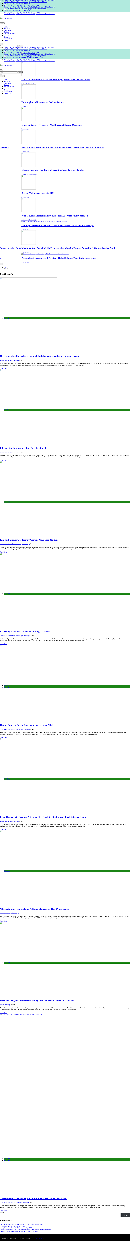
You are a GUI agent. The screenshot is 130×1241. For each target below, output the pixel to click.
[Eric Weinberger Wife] (101, 53)
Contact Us (7, 40)
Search (2, 1212)
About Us (7, 28)
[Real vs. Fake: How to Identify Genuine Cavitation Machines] (28, 498)
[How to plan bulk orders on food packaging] (101, 98)
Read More (3, 368)
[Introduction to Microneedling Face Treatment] (28, 407)
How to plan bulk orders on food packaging (17, 9)
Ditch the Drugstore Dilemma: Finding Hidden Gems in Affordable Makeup (37, 1000)
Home (6, 27)
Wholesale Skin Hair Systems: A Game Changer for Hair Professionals (34, 909)
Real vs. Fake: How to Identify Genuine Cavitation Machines (29, 540)
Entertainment (8, 39)
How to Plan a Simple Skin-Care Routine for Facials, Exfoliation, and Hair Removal (29, 5)
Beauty (6, 685)
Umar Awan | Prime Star (7, 544)
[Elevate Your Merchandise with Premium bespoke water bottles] (101, 166)
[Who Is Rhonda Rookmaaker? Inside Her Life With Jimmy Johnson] (101, 212)
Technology (7, 30)
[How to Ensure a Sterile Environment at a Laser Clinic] (28, 682)
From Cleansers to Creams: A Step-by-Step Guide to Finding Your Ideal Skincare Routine (44, 817)
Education (7, 37)
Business (6, 32)
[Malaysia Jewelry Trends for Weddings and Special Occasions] (101, 121)
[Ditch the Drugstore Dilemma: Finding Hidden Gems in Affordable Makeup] (28, 959)
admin (2, 360)
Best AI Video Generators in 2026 (110, 193)
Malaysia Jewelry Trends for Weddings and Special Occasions (22, 10)
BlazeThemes (39, 1238)
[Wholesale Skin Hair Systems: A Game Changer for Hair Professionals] (28, 867)
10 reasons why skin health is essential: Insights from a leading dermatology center (40, 356)
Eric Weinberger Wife (105, 57)
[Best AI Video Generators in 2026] (101, 189)
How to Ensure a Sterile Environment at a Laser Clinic (27, 725)
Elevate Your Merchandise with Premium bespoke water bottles (19, 1231)
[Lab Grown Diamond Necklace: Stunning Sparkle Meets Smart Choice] (101, 75)
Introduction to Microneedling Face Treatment (23, 448)
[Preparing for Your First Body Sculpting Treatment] (28, 590)
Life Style (7, 35)
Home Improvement (10, 33)
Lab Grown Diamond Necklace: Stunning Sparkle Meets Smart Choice (25, 7)
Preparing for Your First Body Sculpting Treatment (25, 631)
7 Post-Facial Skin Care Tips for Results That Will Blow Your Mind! (33, 1198)
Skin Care (7, 318)
